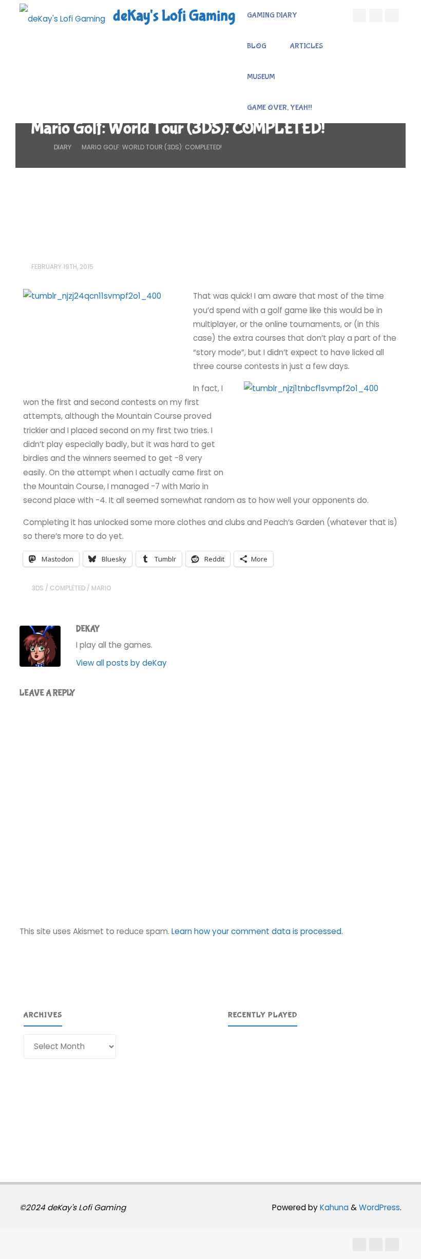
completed (67, 588)
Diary (62, 147)
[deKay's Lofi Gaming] (62, 15)
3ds (37, 588)
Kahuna (333, 1207)
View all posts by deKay (121, 662)
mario (101, 588)
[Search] (334, 107)
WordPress (379, 1207)
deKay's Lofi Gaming (174, 16)
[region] (312, 1090)
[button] (244, 1090)
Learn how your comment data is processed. (257, 931)
